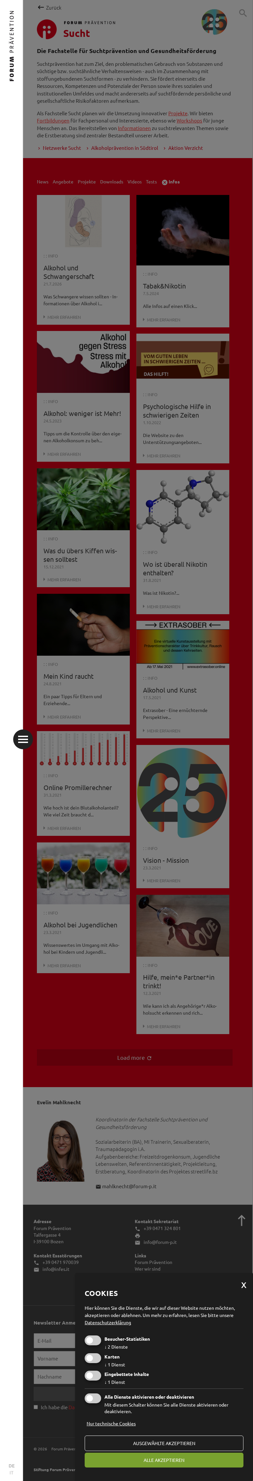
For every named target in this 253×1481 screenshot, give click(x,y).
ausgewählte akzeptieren (164, 1443)
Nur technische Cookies (111, 1423)
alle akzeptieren (164, 1460)
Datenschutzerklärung (108, 1322)
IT (12, 1472)
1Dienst (114, 1364)
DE (11, 1465)
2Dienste (116, 1347)
